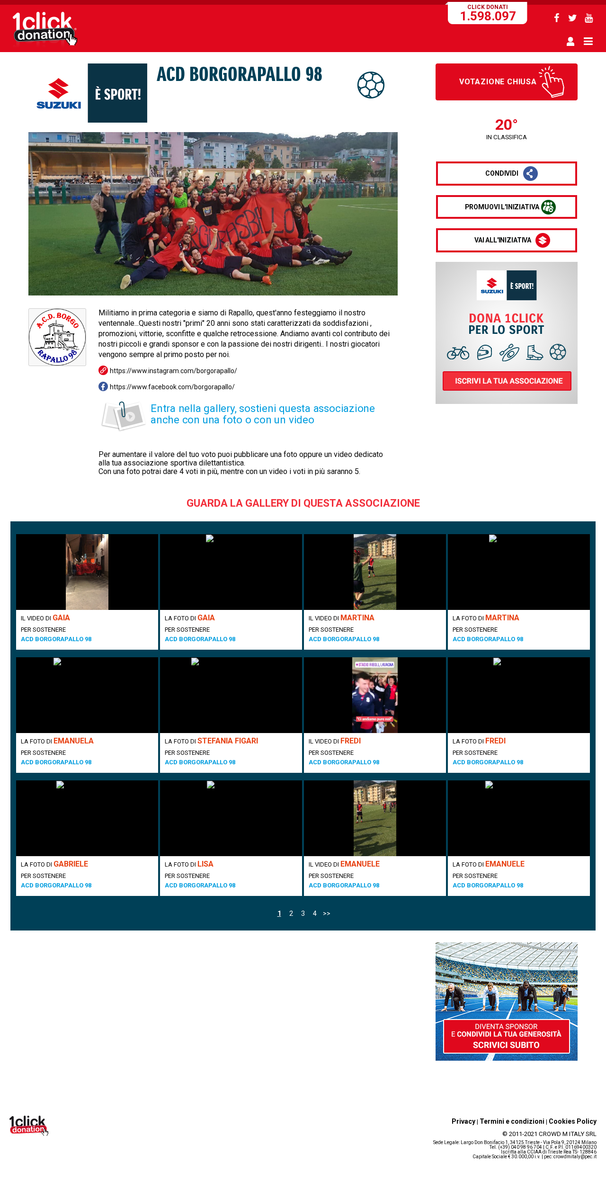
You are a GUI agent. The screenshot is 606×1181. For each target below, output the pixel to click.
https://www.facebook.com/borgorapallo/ (172, 387)
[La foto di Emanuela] (87, 695)
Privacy (463, 1121)
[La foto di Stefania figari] (231, 695)
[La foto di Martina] (519, 572)
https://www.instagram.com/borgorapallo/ (173, 371)
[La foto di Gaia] (231, 572)
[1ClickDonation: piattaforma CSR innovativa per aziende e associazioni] (45, 46)
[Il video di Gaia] (87, 572)
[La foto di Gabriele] (87, 818)
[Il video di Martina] (375, 572)
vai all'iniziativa (502, 240)
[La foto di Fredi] (519, 695)
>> (326, 913)
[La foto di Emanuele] (519, 818)
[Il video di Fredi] (375, 695)
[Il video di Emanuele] (375, 818)
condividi (501, 173)
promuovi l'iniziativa (502, 207)
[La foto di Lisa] (231, 818)
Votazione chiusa (498, 81)
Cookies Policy (573, 1121)
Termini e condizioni (512, 1121)
